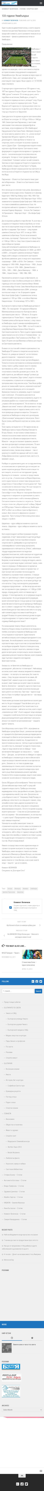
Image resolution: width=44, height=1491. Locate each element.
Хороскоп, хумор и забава (16, 1164)
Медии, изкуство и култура (16, 1035)
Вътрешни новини (12, 1069)
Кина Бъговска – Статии (13, 1208)
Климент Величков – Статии (13, 9)
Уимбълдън (33, 888)
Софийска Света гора (16, 1086)
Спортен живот (11, 1058)
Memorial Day (9, 1260)
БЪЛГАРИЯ (8, 1063)
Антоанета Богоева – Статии (15, 1180)
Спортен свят (32, 9)
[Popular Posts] (32, 1338)
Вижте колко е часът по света (24, 1344)
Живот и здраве (12, 1130)
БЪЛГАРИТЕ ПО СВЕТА (12, 1008)
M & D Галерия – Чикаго (10, 953)
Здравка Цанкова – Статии (14, 1191)
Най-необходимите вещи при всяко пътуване (21, 1235)
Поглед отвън (11, 1097)
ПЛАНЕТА (7, 1113)
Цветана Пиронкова (9, 892)
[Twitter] (40, 981)
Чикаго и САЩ (11, 1013)
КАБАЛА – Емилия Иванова (14, 1203)
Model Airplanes (14, 1152)
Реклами (9, 1052)
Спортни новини (12, 1108)
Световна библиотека (14, 1169)
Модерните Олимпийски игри (19, 1141)
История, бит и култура (14, 1080)
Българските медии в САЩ (18, 1030)
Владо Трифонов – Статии (14, 1186)
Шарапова (20, 892)
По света (9, 1047)
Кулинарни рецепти (13, 1091)
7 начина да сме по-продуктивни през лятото (21, 1240)
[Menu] (41, 3)
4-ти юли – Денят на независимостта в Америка (22, 1254)
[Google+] (32, 981)
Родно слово (11, 1102)
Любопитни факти (12, 1158)
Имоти (8, 1074)
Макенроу (18, 888)
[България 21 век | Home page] (12, 3)
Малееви (25, 888)
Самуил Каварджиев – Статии (15, 1219)
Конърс (10, 888)
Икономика (10, 1119)
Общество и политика (14, 1125)
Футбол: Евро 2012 (15, 1147)
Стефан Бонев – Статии (13, 1175)
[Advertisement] (22, 1294)
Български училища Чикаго (18, 1019)
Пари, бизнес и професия (15, 1041)
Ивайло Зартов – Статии (13, 1197)
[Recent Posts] (12, 1338)
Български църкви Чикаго (17, 1024)
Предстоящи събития (12, 1002)
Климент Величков (11, 20)
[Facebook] (36, 981)
